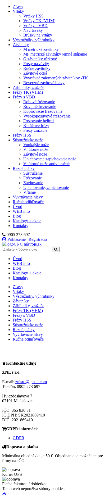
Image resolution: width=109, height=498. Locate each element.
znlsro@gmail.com (31, 381)
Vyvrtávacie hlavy (28, 197)
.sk (28, 244)
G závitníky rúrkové (40, 59)
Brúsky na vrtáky (37, 35)
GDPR (18, 438)
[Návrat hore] (4, 493)
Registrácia (38, 239)
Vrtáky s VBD (35, 25)
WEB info (21, 211)
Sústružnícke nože (28, 140)
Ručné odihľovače (28, 202)
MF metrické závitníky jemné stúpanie (55, 54)
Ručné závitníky (37, 68)
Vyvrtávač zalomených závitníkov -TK (55, 78)
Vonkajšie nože (36, 144)
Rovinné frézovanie (39, 106)
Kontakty (20, 225)
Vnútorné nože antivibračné (46, 163)
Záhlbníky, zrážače (28, 87)
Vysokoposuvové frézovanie (47, 116)
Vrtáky (18, 11)
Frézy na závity (36, 63)
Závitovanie (33, 182)
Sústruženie (33, 173)
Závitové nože (35, 154)
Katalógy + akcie (27, 221)
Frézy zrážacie (35, 130)
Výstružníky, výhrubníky (33, 40)
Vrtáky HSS (33, 16)
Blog (17, 216)
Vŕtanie (29, 192)
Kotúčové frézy (36, 125)
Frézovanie (32, 178)
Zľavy (18, 6)
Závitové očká (35, 73)
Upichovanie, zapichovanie (46, 187)
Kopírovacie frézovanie (42, 111)
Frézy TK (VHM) (28, 92)
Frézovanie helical (38, 121)
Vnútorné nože (35, 149)
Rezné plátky (24, 168)
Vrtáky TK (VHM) (39, 21)
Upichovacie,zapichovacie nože (49, 159)
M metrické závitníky (41, 49)
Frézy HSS (22, 135)
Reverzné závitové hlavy (44, 82)
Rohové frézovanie (39, 101)
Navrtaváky (33, 30)
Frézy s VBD (24, 97)
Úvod (17, 206)
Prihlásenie (16, 239)
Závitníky (21, 44)
